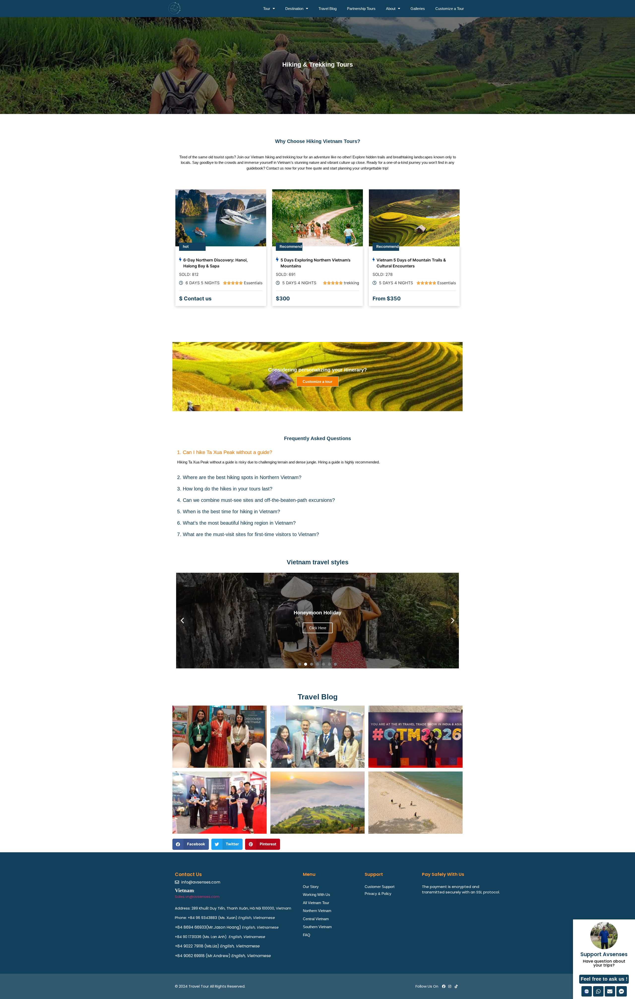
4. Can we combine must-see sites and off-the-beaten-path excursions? (256, 500)
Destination (294, 8)
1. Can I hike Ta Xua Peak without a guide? (224, 452)
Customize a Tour (449, 8)
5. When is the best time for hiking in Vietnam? (228, 511)
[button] (317, 451)
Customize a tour (317, 381)
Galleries (418, 8)
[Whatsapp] (598, 991)
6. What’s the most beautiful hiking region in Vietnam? (236, 523)
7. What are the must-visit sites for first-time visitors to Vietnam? (248, 534)
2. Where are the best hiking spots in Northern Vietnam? (239, 477)
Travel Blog (327, 8)
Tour (266, 8)
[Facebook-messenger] (621, 991)
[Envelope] (610, 991)
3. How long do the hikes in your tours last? (224, 488)
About (390, 8)
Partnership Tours (361, 8)
